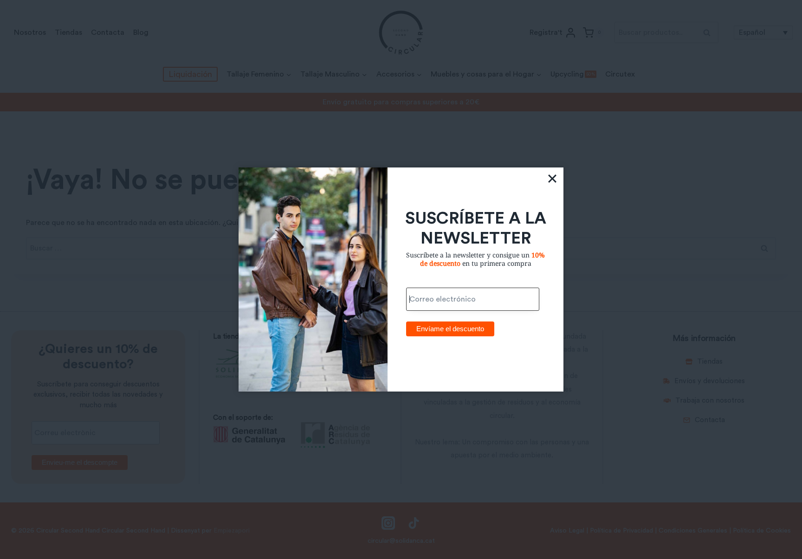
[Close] (552, 178)
